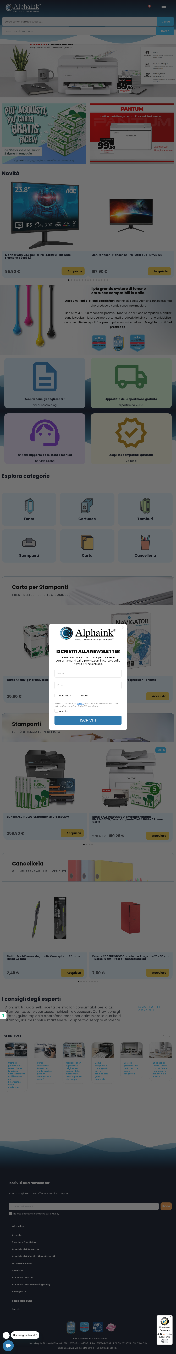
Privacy (80, 703)
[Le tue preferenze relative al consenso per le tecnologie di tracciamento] (3, 1015)
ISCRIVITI (88, 720)
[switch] (164, 1341)
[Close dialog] (123, 627)
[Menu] (170, 1317)
